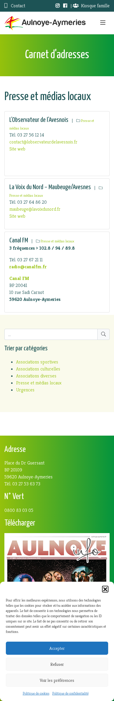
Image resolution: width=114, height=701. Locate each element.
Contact (17, 6)
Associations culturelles (38, 369)
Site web (17, 149)
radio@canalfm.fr (28, 267)
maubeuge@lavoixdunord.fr (35, 209)
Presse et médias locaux (26, 195)
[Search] (103, 334)
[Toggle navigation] (102, 22)
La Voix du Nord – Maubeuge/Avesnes (50, 187)
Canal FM (18, 240)
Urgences (25, 390)
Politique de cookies (36, 693)
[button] (105, 589)
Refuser (57, 664)
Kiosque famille (95, 6)
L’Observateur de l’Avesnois (38, 120)
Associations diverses (36, 376)
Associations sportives (37, 362)
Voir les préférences (57, 680)
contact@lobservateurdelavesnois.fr (43, 142)
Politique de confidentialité (70, 693)
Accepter (57, 648)
